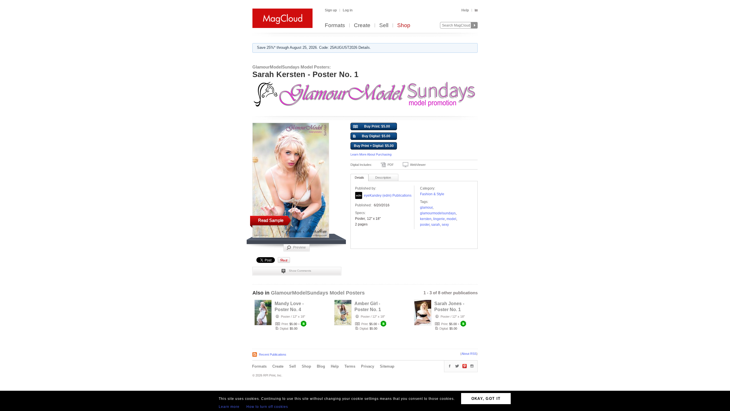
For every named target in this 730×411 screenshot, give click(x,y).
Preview (299, 247)
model (451, 219)
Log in (347, 10)
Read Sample (270, 220)
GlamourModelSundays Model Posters (318, 293)
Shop (403, 25)
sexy (445, 225)
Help (465, 10)
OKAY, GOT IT (486, 398)
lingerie (439, 219)
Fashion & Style (432, 194)
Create (362, 25)
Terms (349, 366)
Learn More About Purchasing (371, 154)
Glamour (426, 207)
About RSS (468, 353)
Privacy (367, 366)
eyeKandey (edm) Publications (387, 196)
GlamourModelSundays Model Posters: (291, 67)
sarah (435, 225)
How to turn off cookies (267, 407)
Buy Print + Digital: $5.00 (374, 146)
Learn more (229, 407)
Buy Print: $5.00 (377, 126)
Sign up (331, 10)
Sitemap (387, 366)
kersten (425, 219)
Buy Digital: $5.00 (376, 136)
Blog (321, 366)
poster (424, 225)
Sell (383, 25)
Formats (335, 25)
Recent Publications (272, 354)
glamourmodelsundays (438, 213)
